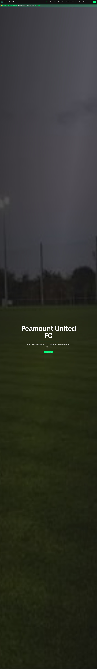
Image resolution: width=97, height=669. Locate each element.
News (76, 1)
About (51, 1)
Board (80, 1)
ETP (63, 1)
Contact (84, 1)
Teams (59, 1)
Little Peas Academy (69, 1)
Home (47, 1)
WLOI (55, 1)
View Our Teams (48, 352)
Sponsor (89, 1)
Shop (94, 1)
